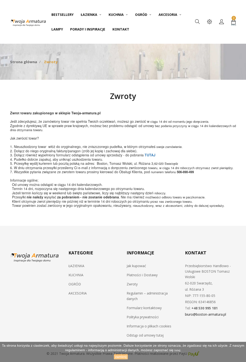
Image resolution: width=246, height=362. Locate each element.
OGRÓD (74, 284)
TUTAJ (150, 155)
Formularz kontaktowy (144, 308)
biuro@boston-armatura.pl (205, 314)
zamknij (121, 357)
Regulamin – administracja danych (147, 296)
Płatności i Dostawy (142, 275)
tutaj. (177, 350)
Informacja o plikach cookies (149, 326)
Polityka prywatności (143, 317)
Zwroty (132, 284)
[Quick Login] (221, 22)
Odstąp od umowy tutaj (145, 335)
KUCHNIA (75, 275)
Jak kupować (136, 266)
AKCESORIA (77, 293)
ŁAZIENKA (76, 266)
